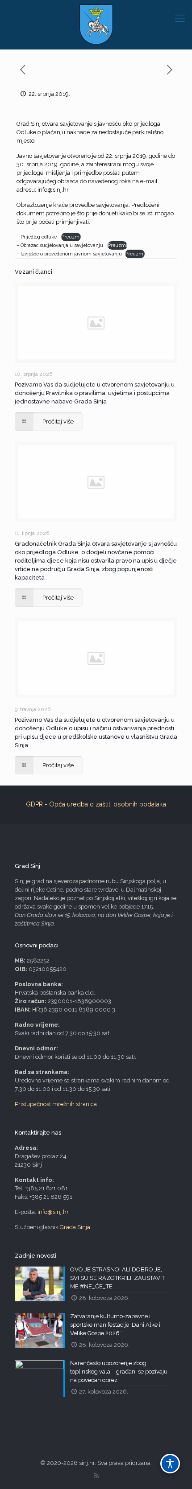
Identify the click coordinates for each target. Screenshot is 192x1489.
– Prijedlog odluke (37, 236)
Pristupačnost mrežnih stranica (56, 1104)
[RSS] (96, 1476)
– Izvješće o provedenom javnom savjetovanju (69, 253)
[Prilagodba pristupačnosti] (170, 1463)
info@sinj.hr (53, 1212)
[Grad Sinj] (96, 24)
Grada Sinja (75, 1227)
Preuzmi (71, 236)
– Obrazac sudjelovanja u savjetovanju (60, 245)
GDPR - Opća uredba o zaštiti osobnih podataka (96, 804)
